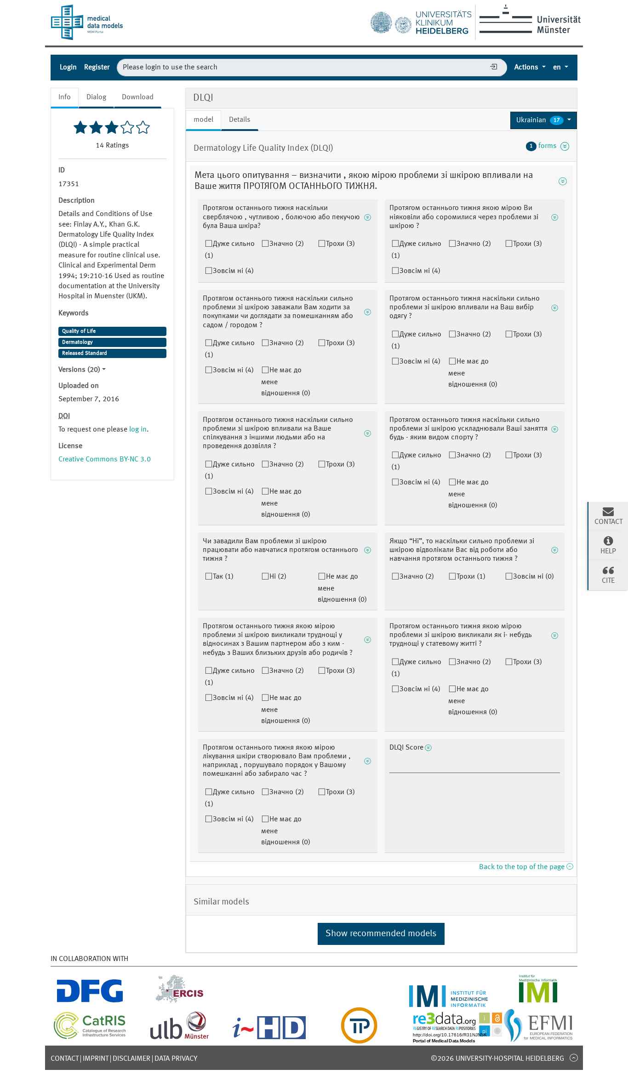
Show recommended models (381, 933)
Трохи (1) (471, 576)
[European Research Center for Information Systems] (180, 1001)
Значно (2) (286, 244)
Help (608, 551)
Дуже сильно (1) (230, 250)
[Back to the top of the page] (573, 1057)
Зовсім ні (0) (533, 576)
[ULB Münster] (179, 1038)
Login (68, 67)
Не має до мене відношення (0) (285, 382)
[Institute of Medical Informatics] (538, 1001)
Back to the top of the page (522, 867)
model (203, 120)
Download (138, 97)
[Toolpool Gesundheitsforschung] (359, 1038)
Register (96, 67)
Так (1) (223, 576)
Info (64, 97)
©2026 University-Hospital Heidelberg (497, 1059)
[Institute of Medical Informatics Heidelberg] (448, 1001)
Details (240, 120)
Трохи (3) (340, 244)
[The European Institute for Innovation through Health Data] (269, 1038)
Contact (65, 1059)
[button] (543, 120)
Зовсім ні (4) (233, 271)
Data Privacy (175, 1059)
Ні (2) (277, 576)
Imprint (95, 1059)
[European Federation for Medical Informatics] (538, 1038)
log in (138, 429)
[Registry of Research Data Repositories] (464, 1038)
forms (545, 146)
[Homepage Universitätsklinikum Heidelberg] (420, 20)
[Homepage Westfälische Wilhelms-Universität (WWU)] (528, 19)
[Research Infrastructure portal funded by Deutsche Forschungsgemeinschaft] (90, 1001)
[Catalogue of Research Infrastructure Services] (90, 1037)
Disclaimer (131, 1059)
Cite (608, 581)
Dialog (96, 97)
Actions (527, 67)
